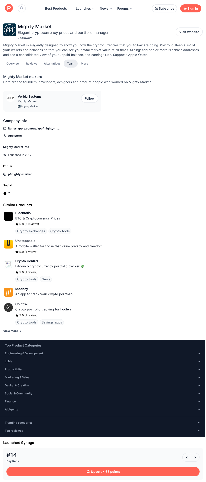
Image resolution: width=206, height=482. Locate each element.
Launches (83, 8)
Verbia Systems (30, 96)
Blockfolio (23, 213)
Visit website (189, 32)
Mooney (21, 289)
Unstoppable (25, 241)
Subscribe (166, 8)
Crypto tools (60, 231)
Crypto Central (26, 261)
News (104, 8)
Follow (90, 98)
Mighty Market (27, 101)
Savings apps (52, 322)
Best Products (56, 8)
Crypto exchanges (31, 231)
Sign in (192, 8)
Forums (123, 8)
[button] (84, 63)
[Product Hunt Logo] (9, 8)
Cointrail (21, 304)
